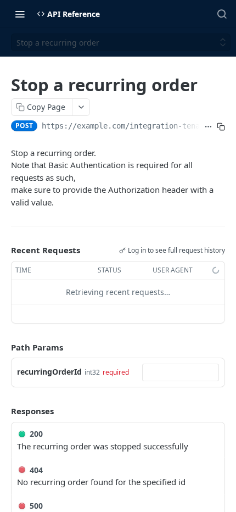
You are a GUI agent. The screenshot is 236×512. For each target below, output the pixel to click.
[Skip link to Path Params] (3, 347)
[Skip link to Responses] (3, 411)
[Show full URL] (208, 126)
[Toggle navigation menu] (20, 14)
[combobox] (180, 372)
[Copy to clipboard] (221, 126)
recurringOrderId (49, 371)
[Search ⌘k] (222, 14)
